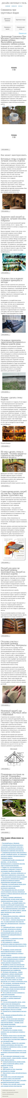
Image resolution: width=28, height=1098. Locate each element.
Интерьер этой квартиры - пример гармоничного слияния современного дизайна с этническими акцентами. (11, 974)
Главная (7, 6)
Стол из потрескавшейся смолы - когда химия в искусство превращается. (13, 1003)
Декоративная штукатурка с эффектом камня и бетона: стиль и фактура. (13, 917)
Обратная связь (5, 1096)
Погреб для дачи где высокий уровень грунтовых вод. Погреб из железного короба (13, 570)
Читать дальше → (5, 149)
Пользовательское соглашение (12, 1092)
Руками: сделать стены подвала (11, 398)
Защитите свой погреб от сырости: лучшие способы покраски (13, 218)
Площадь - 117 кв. (8, 1067)
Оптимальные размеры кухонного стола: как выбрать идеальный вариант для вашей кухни (13, 1052)
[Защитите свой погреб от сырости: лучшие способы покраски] (14, 262)
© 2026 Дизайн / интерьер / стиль (8, 1090)
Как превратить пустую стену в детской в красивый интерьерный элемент (13, 1081)
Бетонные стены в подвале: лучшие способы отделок (13, 159)
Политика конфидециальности (8, 1094)
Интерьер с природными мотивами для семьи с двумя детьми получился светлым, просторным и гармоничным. (13, 989)
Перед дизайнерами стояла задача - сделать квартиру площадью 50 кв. (12, 962)
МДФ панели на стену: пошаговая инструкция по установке (11, 1070)
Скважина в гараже (7, 28)
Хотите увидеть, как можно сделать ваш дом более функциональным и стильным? (13, 958)
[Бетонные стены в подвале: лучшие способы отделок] (14, 201)
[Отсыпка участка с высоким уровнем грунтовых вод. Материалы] (14, 694)
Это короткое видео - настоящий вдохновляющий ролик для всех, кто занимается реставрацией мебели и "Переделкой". (11, 933)
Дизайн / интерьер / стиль (14, 3)
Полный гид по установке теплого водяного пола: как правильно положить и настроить (13, 1032)
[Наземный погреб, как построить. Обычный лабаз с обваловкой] (14, 757)
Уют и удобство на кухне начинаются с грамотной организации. (13, 993)
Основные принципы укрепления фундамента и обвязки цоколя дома (13, 341)
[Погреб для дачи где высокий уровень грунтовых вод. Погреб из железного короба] (14, 626)
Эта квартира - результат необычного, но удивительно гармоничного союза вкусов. (13, 874)
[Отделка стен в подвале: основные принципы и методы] (14, 324)
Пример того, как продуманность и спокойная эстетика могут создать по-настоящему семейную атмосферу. (11, 869)
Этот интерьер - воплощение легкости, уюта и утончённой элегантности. (13, 984)
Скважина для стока (20, 28)
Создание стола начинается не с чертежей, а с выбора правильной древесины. (11, 998)
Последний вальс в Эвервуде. (11, 843)
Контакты (4, 1092)
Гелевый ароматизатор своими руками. (14, 1062)
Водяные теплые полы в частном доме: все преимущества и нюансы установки (13, 1036)
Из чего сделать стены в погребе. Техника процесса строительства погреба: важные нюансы (13, 454)
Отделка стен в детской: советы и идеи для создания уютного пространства (13, 1085)
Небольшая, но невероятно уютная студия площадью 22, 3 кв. (12, 939)
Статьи (20, 6)
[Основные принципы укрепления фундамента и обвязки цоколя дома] (14, 381)
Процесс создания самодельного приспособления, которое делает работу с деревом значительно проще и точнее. (13, 899)
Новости (14, 6)
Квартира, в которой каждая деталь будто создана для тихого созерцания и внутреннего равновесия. (13, 886)
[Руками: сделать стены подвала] (14, 434)
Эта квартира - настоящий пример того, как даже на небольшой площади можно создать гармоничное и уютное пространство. (14, 905)
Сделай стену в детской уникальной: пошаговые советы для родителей (12, 1077)
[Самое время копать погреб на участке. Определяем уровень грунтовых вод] (14, 549)
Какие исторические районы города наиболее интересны (12, 1064)
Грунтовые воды (20, 19)
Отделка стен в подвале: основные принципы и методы (12, 280)
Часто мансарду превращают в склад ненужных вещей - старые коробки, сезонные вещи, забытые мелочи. (14, 1058)
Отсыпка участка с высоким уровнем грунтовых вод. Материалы (14, 643)
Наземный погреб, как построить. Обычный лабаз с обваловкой (14, 712)
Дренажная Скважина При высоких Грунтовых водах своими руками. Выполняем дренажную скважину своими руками (13, 40)
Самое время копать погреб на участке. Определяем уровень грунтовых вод (13, 493)
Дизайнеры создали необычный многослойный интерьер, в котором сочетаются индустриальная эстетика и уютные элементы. (12, 952)
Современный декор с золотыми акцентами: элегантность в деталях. (11, 928)
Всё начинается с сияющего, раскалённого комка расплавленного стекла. (14, 943)
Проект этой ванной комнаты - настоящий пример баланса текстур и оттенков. (14, 1008)
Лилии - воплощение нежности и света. (14, 1006)
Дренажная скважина (7, 19)
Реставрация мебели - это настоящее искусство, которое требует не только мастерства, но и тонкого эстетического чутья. (14, 979)
